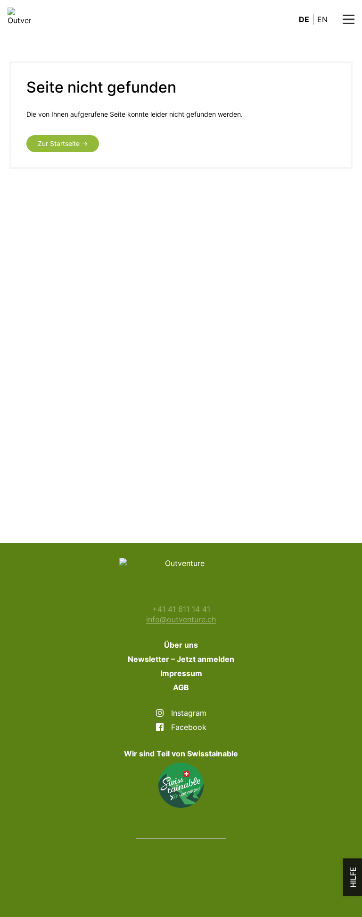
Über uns (181, 645)
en (322, 19)
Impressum (181, 673)
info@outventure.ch (181, 619)
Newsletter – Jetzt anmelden (181, 659)
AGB (181, 687)
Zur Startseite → (63, 143)
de (304, 19)
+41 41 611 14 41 (181, 609)
